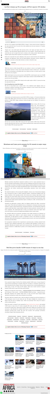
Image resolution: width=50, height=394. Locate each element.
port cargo (27, 321)
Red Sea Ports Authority (12, 316)
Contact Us (33, 388)
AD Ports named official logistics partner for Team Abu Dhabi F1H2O (9, 367)
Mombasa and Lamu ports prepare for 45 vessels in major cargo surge (25, 64)
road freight (16, 321)
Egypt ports (19, 316)
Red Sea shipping (34, 319)
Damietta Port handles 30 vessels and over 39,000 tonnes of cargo (19, 354)
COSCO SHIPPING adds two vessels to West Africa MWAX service (30, 355)
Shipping (6, 4)
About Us (19, 387)
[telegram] (1, 55)
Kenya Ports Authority (18, 232)
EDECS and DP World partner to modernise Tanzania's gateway (9, 354)
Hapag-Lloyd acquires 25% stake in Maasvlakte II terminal (40, 343)
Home (3, 4)
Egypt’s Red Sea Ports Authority (33, 304)
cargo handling (9, 319)
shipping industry (32, 321)
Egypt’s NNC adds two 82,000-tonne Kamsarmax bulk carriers (40, 367)
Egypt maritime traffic (37, 316)
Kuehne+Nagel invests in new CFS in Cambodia (9, 378)
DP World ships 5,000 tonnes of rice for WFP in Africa (30, 366)
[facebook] (1, 51)
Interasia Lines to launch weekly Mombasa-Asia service (19, 367)
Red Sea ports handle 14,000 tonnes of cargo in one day (22, 93)
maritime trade (21, 321)
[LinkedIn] (1, 46)
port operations (22, 319)
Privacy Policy (24, 387)
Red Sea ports (24, 316)
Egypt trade (40, 319)
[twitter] (1, 48)
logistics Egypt (39, 321)
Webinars (42, 387)
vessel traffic (28, 319)
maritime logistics (16, 319)
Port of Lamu (32, 232)
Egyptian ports (30, 316)
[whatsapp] (1, 53)
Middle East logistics (24, 322)
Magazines (38, 387)
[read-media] (8, 64)
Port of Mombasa (26, 232)
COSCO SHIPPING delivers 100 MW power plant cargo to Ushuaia (40, 355)
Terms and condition (31, 387)
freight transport (10, 321)
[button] (25, 11)
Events (46, 387)
